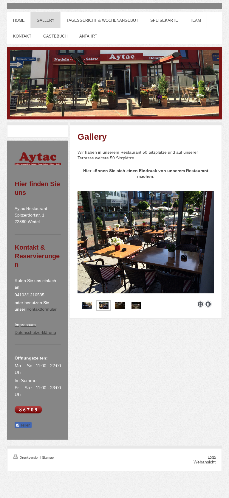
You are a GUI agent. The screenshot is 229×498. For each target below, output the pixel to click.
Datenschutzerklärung (35, 332)
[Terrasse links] (87, 305)
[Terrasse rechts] (146, 244)
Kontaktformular (41, 309)
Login (212, 457)
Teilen (25, 425)
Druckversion (29, 457)
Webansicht (205, 462)
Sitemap (48, 457)
